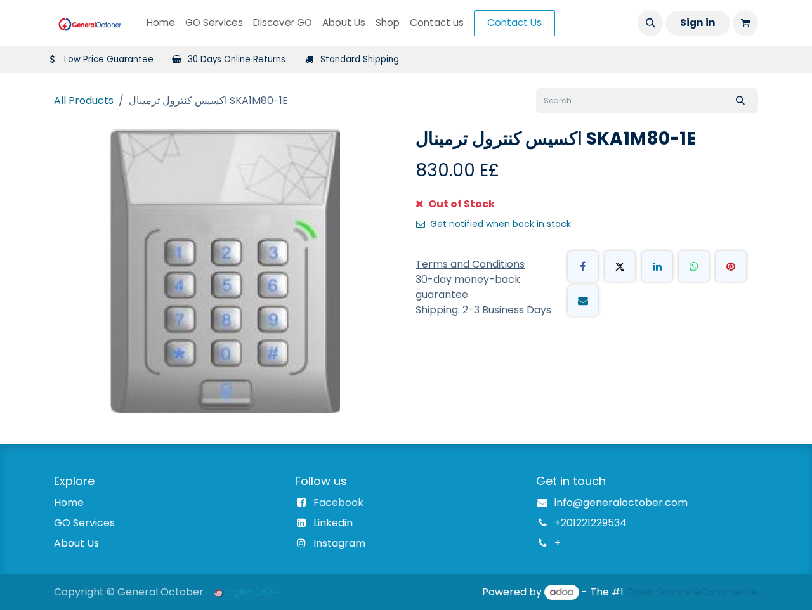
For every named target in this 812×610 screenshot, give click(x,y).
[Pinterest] (731, 266)
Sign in (698, 22)
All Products (84, 100)
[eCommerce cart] (745, 23)
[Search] (740, 100)
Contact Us (514, 22)
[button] (650, 23)
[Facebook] (583, 266)
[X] (620, 266)
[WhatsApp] (694, 266)
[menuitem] (160, 23)
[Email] (583, 300)
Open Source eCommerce (692, 592)
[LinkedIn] (657, 266)
